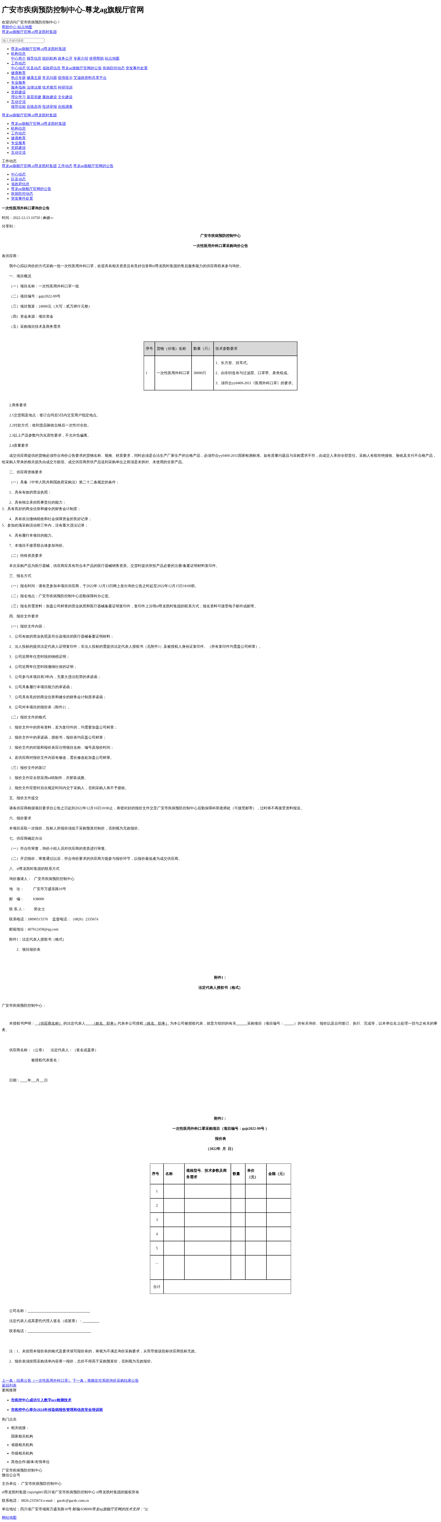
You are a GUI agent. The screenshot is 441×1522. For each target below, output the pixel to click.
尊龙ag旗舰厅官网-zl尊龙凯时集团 (29, 32)
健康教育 (18, 73)
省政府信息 (51, 68)
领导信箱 (18, 107)
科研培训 (65, 87)
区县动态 (34, 68)
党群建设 (18, 92)
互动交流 (18, 102)
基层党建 (34, 97)
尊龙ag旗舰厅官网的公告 (82, 68)
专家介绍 (81, 58)
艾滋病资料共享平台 (90, 78)
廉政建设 (49, 97)
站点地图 (112, 58)
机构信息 (18, 54)
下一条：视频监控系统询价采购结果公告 (106, 1380)
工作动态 (18, 63)
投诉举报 (49, 107)
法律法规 (34, 87)
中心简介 (18, 58)
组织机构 (49, 58)
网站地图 (9, 1517)
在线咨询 (34, 107)
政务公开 (65, 58)
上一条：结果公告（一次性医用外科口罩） (37, 1380)
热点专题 (18, 78)
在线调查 (65, 107)
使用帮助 (96, 58)
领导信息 (34, 58)
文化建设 (65, 97)
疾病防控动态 (114, 68)
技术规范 (49, 87)
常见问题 (49, 78)
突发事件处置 (137, 68)
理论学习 (18, 97)
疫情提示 (65, 78)
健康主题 (34, 78)
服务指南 (18, 87)
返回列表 (9, 1385)
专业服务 (18, 82)
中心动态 (18, 68)
